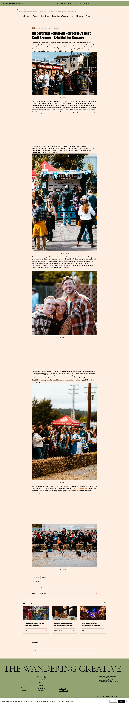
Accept (121, 701)
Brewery (44, 577)
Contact (23, 691)
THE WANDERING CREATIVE (13, 4)
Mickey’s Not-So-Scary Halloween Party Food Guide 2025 (91, 624)
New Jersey (36, 577)
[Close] (127, 701)
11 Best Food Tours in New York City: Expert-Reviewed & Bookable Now (34, 624)
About (23, 688)
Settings (113, 701)
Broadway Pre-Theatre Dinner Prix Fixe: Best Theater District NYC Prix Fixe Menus (63, 624)
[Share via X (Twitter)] (37, 588)
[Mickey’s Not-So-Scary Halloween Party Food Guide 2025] (93, 613)
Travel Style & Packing (60, 16)
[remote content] (64, 130)
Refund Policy (42, 680)
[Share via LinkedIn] (41, 588)
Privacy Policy (42, 677)
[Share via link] (46, 588)
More (88, 16)
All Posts (26, 16)
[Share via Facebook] (33, 588)
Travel (35, 16)
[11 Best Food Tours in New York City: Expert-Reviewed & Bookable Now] (36, 613)
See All (104, 603)
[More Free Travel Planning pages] (88, 3)
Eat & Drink (45, 16)
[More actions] (96, 28)
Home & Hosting (77, 16)
